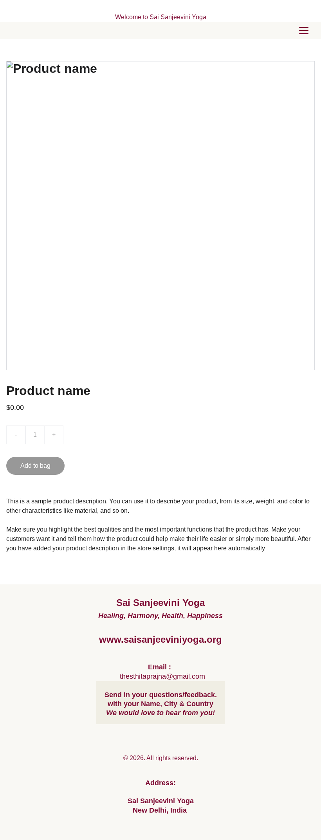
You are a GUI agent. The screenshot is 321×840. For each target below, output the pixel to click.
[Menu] (303, 30)
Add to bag (35, 465)
